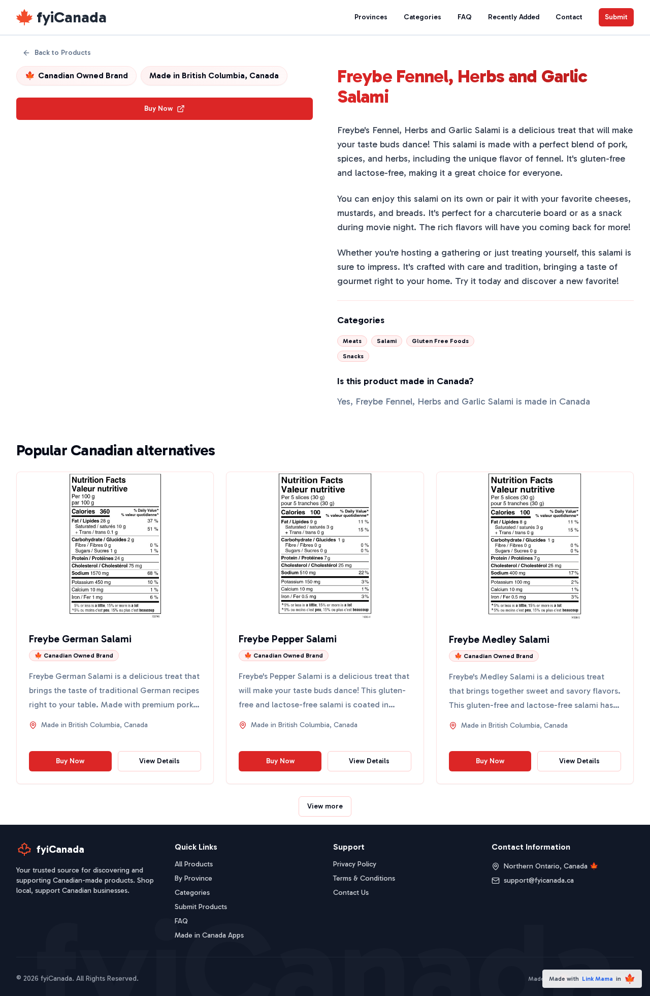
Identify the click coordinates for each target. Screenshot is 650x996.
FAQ (465, 17)
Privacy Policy (354, 864)
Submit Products (201, 906)
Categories (422, 17)
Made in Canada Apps (209, 935)
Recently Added (513, 17)
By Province (193, 878)
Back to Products (63, 52)
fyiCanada (72, 17)
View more (325, 806)
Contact (569, 17)
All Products (194, 864)
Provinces (370, 17)
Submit (616, 17)
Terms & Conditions (364, 878)
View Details (159, 761)
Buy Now (158, 108)
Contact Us (351, 892)
